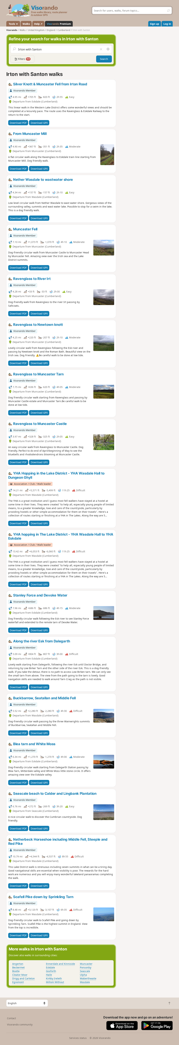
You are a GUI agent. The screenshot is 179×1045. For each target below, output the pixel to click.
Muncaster (86, 963)
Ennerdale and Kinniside (60, 963)
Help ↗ (38, 23)
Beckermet (18, 967)
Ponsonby (85, 967)
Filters (23, 59)
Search (104, 59)
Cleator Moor (19, 974)
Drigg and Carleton (23, 978)
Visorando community (20, 1024)
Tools (12, 23)
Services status (78, 1038)
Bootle (16, 971)
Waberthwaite (88, 978)
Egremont (18, 982)
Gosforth (51, 971)
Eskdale (50, 967)
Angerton (17, 963)
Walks (26, 23)
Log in (167, 23)
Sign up (154, 23)
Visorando (11, 30)
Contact (11, 1018)
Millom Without (55, 982)
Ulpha (83, 974)
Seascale (85, 971)
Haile (49, 974)
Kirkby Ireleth (54, 978)
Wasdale (85, 982)
